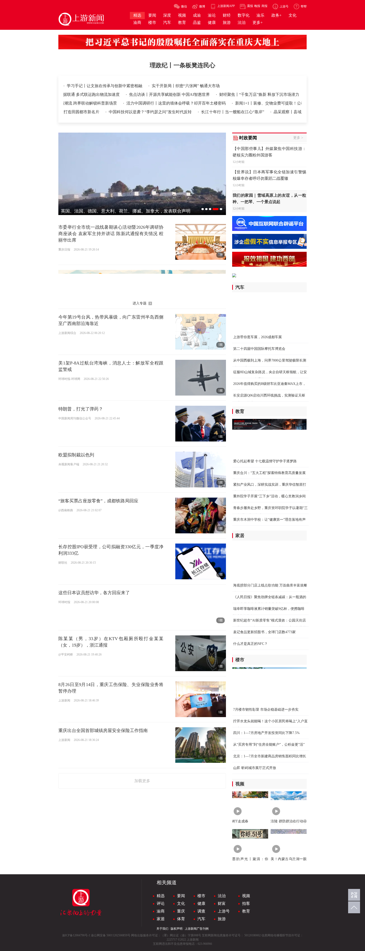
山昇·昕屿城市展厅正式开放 (254, 768)
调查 (201, 911)
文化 (181, 903)
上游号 (224, 911)
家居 (161, 919)
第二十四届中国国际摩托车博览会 (259, 349)
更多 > (298, 138)
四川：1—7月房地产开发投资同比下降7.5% (266, 733)
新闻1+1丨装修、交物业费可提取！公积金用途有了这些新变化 (261, 103)
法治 (222, 896)
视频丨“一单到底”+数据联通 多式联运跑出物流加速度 (92, 94)
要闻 (181, 896)
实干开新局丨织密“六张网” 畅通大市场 (186, 86)
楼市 (201, 896)
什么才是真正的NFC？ (250, 644)
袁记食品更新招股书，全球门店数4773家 (264, 632)
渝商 (161, 911)
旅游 (222, 919)
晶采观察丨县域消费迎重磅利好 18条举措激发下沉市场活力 (297, 112)
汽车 (201, 919)
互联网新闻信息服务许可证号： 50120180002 (231, 935)
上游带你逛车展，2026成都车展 (257, 337)
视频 (246, 896)
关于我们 (162, 928)
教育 (246, 911)
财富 (222, 903)
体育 (181, 919)
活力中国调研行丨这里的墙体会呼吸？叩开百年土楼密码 (148, 103)
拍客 (246, 903)
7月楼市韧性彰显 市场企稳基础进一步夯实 (265, 709)
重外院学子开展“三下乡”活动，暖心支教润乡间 (269, 496)
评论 (161, 903)
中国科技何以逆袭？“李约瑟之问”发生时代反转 (122, 112)
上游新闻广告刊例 (197, 928)
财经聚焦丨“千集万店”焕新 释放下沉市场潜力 (278, 94)
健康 (201, 903)
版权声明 (176, 928)
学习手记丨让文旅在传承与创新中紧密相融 (105, 86)
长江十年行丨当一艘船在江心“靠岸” (204, 112)
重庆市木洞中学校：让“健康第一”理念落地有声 (269, 519)
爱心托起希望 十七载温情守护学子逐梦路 (265, 461)
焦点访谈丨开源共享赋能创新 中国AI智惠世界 (189, 94)
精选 (161, 896)
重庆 (181, 911)
